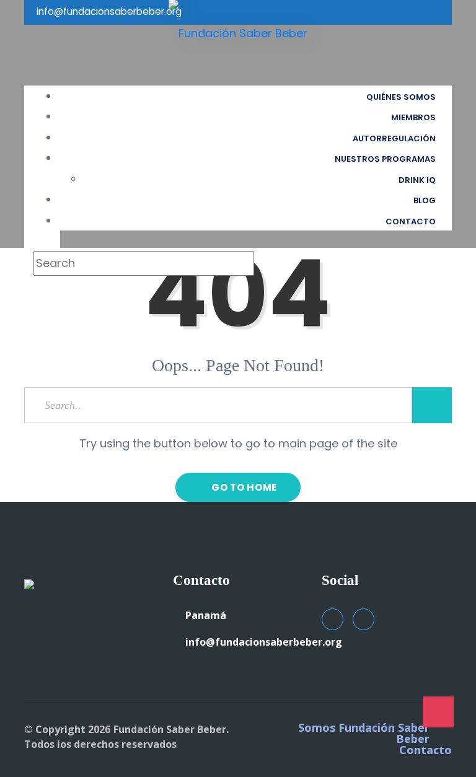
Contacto (425, 749)
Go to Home (242, 487)
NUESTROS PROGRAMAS (385, 159)
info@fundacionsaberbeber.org (263, 642)
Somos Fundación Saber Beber (364, 733)
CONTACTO (411, 221)
